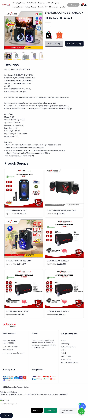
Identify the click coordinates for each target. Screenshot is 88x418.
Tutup (6, 415)
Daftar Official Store (68, 347)
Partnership (65, 344)
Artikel (63, 353)
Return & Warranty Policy (69, 362)
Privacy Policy (66, 359)
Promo (63, 340)
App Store (36, 410)
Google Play (50, 410)
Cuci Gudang (66, 356)
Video (63, 350)
